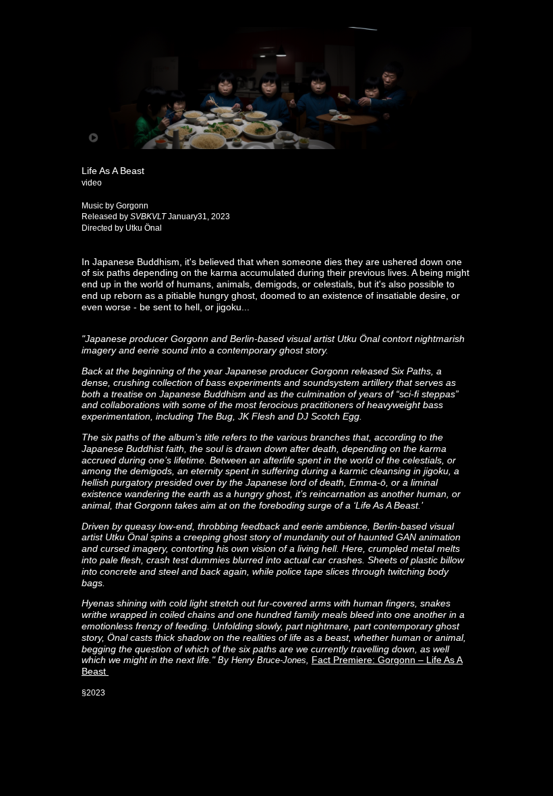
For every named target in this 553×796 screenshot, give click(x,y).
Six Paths (411, 371)
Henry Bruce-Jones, (271, 660)
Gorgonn (330, 371)
